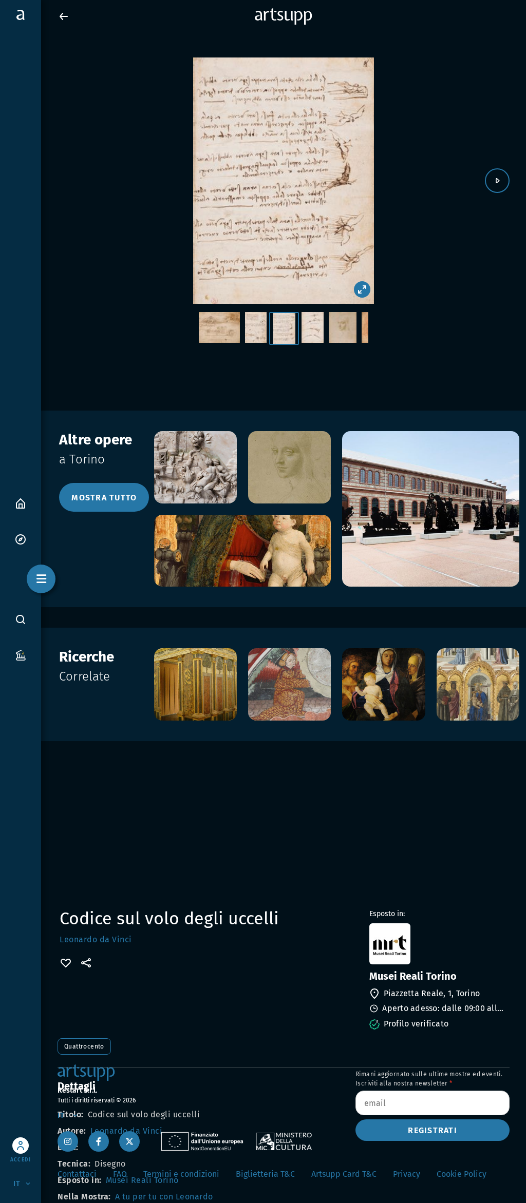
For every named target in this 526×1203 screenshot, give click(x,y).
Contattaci (77, 1174)
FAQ (120, 1174)
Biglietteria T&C (265, 1174)
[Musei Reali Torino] (438, 943)
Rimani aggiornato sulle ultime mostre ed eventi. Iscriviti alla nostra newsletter (428, 1079)
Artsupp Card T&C (344, 1174)
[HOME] (20, 503)
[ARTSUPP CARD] (20, 654)
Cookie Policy (461, 1174)
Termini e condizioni (181, 1174)
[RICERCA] (20, 619)
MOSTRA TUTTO (104, 497)
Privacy (406, 1174)
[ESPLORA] (20, 539)
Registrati (432, 1130)
